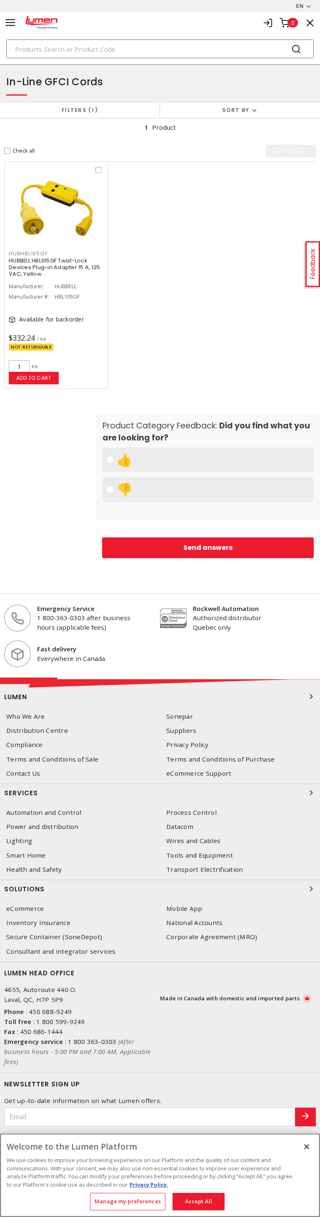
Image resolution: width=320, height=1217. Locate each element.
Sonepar (179, 716)
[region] (160, 1175)
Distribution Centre (37, 731)
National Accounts (194, 923)
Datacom (179, 827)
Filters (78, 110)
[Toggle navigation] (10, 23)
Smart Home (26, 855)
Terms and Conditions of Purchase (220, 759)
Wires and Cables (193, 841)
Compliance (24, 745)
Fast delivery (56, 649)
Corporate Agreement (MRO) (211, 937)
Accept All (198, 1201)
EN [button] (299, 6)
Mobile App (184, 909)
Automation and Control (44, 812)
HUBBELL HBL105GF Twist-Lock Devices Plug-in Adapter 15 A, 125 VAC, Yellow (54, 267)
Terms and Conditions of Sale (52, 759)
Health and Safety (34, 869)
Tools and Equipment (199, 855)
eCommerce (25, 909)
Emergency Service (66, 608)
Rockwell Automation (226, 608)
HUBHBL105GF (28, 253)
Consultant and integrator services (61, 951)
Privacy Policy (187, 745)
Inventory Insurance (38, 923)
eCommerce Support (198, 773)
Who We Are (25, 716)
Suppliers (181, 731)
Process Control (191, 812)
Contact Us (23, 773)
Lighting (19, 841)
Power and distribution (42, 827)
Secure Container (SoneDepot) (54, 937)
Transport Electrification (204, 869)
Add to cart (34, 377)
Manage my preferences (128, 1201)
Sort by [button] (236, 110)
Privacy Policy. (149, 1184)
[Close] (307, 1147)
